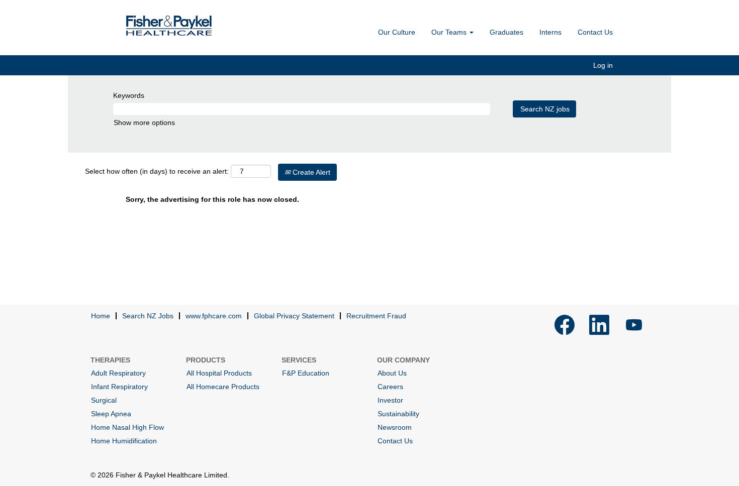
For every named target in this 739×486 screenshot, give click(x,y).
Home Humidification (124, 441)
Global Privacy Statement (294, 316)
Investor (390, 400)
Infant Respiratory (119, 387)
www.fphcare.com (214, 316)
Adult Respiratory (118, 373)
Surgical (104, 400)
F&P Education (305, 373)
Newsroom (395, 427)
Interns (550, 32)
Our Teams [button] (450, 32)
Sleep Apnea (111, 414)
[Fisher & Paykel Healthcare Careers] (169, 25)
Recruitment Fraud (376, 316)
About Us (392, 373)
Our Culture (396, 32)
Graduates (506, 32)
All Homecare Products (223, 387)
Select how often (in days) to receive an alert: (157, 171)
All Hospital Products (219, 373)
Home (100, 316)
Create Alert (310, 172)
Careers (390, 387)
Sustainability (398, 414)
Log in (603, 65)
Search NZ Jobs (147, 316)
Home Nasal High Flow (127, 427)
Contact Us (595, 32)
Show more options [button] (144, 122)
